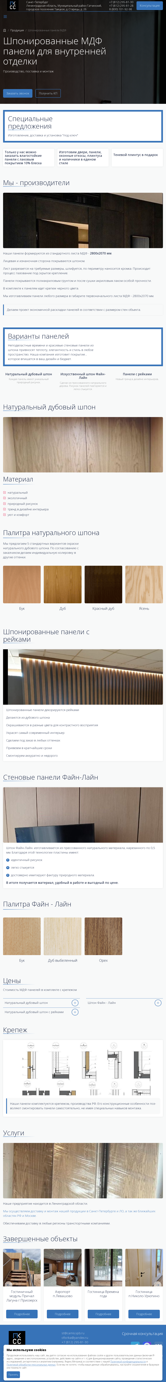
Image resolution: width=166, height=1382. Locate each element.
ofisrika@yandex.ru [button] (75, 1338)
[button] (5, 16)
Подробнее (22, 1314)
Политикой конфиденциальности (128, 1361)
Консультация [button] (150, 5)
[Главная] (4, 30)
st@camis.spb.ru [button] (73, 1333)
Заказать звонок (17, 93)
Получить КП (48, 93)
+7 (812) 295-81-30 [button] (75, 1342)
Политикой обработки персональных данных (31, 1364)
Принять (13, 1374)
